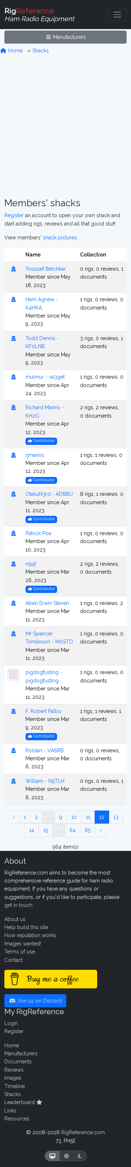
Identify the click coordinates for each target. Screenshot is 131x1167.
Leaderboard (20, 1102)
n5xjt (30, 564)
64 (73, 830)
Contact (13, 960)
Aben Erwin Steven (47, 603)
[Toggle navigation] (117, 14)
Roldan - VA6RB (44, 750)
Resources (16, 1119)
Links (10, 1111)
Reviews (14, 1070)
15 (45, 830)
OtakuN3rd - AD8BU (49, 494)
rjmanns (34, 455)
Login (11, 1023)
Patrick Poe (38, 533)
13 (116, 817)
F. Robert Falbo (43, 711)
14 (31, 830)
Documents (18, 1061)
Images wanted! (22, 944)
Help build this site (26, 927)
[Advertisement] (65, 126)
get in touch (18, 905)
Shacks (40, 50)
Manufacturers (68, 37)
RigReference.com (83, 1132)
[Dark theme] (80, 1156)
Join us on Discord (38, 1001)
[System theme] (52, 1156)
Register (14, 215)
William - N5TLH (44, 781)
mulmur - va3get (45, 377)
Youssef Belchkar (45, 269)
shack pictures (60, 237)
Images (12, 1078)
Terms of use (19, 952)
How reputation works (30, 935)
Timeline (14, 1086)
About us (14, 919)
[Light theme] (67, 1156)
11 (88, 817)
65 (88, 830)
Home (15, 50)
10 (74, 817)
